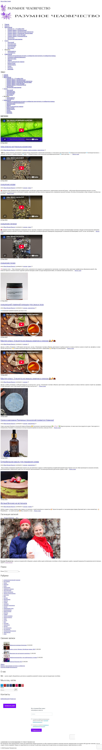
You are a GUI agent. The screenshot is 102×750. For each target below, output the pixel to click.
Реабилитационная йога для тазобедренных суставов (23, 657)
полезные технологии (9, 605)
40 (12, 517)
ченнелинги (7, 625)
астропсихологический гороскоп (12, 580)
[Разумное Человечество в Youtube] (5, 685)
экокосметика (40, 150)
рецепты (6, 613)
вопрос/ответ (7, 587)
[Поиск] (15, 689)
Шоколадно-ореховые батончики (18, 645)
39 (10, 517)
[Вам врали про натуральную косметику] (7, 653)
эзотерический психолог (10, 630)
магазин (25, 150)
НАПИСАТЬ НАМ (10, 705)
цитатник (6, 623)
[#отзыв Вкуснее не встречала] (14, 498)
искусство (6, 595)
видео (5, 586)
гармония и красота (9, 589)
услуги (5, 620)
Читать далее (75, 154)
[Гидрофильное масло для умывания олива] (14, 456)
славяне (6, 614)
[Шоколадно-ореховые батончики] (7, 645)
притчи (5, 607)
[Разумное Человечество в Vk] (7, 685)
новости (6, 601)
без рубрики (7, 581)
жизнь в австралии (8, 592)
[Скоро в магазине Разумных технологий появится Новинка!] (14, 415)
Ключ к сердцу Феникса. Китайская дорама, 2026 (22, 649)
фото (5, 622)
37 (7, 517)
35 (4, 517)
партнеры (6, 604)
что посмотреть (7, 628)
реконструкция (7, 611)
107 (17, 517)
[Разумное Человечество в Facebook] (10, 685)
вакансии (6, 584)
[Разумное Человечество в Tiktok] (13, 685)
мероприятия (7, 599)
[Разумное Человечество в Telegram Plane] (2, 685)
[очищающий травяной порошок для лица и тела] (14, 299)
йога (5, 596)
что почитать (7, 629)
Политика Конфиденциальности (9, 667)
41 (13, 517)
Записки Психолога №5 (16, 661)
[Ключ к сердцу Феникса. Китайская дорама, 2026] (7, 649)
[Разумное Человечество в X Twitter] (19, 685)
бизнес (5, 583)
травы (29, 187)
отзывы (30, 506)
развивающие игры (8, 608)
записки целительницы (9, 593)
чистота (6, 626)
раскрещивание (7, 610)
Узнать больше (9, 562)
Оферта (2, 664)
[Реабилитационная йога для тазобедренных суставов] (7, 657)
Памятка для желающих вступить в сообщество (13, 665)
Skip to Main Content (6, 1)
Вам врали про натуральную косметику (20, 653)
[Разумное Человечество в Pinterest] (22, 685)
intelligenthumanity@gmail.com (8, 698)
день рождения (7, 590)
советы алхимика (32, 150)
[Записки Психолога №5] (7, 661)
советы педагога (8, 617)
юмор (5, 633)
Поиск (2, 687)
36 (6, 517)
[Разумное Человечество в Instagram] (16, 685)
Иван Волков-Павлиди (9, 150)
